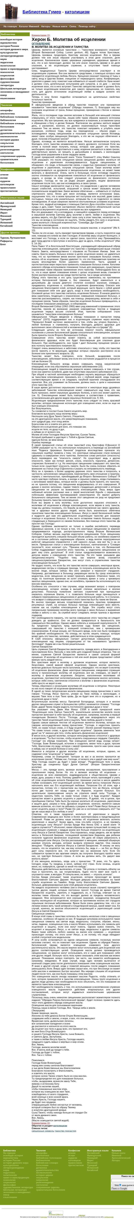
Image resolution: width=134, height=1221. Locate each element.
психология (7, 72)
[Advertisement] (15, 301)
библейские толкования (14, 117)
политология (7, 65)
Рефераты (6, 241)
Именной (116, 1155)
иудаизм (5, 181)
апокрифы (6, 110)
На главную (10, 26)
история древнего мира (14, 49)
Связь (72, 26)
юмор (3, 95)
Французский (8, 206)
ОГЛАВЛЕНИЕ (41, 43)
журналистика (8, 42)
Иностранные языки (12, 197)
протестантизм (8, 191)
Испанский (6, 222)
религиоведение (10, 149)
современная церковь (13, 156)
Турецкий (5, 219)
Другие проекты (10, 232)
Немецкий (6, 209)
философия (7, 78)
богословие (7, 126)
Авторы (45, 26)
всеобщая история (11, 39)
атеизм (4, 174)
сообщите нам (108, 1217)
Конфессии (7, 169)
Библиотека (8, 34)
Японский (5, 216)
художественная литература (18, 1187)
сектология (6, 153)
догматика (6, 130)
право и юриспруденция (14, 69)
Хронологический (121, 1158)
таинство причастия (65, 1131)
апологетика (7, 113)
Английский (7, 203)
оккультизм (7, 143)
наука (3, 59)
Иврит (4, 212)
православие (8, 187)
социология (7, 75)
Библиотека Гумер (42, 11)
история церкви (9, 139)
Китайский (6, 225)
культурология (9, 52)
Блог (3, 244)
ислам (4, 178)
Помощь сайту (87, 26)
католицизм (77, 11)
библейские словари (12, 123)
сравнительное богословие (50, 1190)
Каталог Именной (29, 26)
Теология (6, 105)
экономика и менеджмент (14, 91)
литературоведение (12, 55)
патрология (7, 146)
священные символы (43, 1131)
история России (9, 46)
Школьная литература (13, 88)
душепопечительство (12, 133)
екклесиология (9, 136)
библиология (8, 120)
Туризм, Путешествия (12, 237)
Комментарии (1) (41, 35)
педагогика (6, 62)
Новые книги (59, 26)
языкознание (7, 98)
